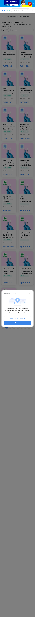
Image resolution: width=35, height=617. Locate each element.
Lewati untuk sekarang (17, 318)
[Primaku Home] (5, 10)
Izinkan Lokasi (17, 323)
